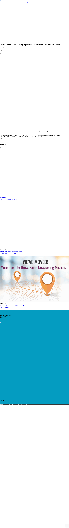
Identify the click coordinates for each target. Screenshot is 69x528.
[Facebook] (0, 50)
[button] (1, 52)
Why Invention (37, 2)
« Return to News (3, 42)
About (22, 2)
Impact (31, 2)
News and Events (6, 307)
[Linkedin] (2, 50)
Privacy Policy (25, 404)
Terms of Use (20, 404)
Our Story (16, 2)
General (1, 307)
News (43, 2)
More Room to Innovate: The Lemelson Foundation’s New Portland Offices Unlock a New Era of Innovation (13, 305)
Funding (26, 2)
